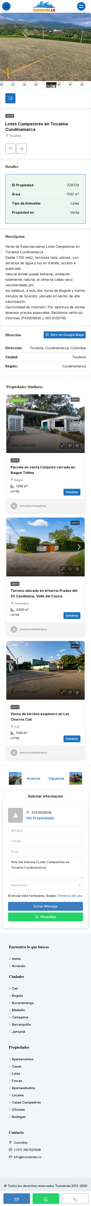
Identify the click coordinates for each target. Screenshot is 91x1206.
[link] (45, 423)
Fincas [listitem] (17, 1081)
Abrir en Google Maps (67, 335)
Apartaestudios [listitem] (23, 1088)
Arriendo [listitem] (18, 966)
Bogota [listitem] (17, 996)
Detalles (72, 492)
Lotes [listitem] (16, 1074)
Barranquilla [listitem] (21, 1024)
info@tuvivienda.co (27, 1157)
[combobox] (45, 885)
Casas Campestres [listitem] (26, 1102)
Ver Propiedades (40, 818)
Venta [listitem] (16, 959)
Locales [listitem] (18, 1095)
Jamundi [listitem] (18, 1032)
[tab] (10, 98)
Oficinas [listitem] (18, 1110)
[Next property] (75, 778)
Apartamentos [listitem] (22, 1059)
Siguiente (56, 778)
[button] (10, 149)
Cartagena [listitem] (20, 1017)
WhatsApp (47, 917)
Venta (9, 116)
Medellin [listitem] (18, 1010)
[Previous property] (15, 778)
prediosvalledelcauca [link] (33, 629)
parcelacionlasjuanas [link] (33, 505)
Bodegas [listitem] (19, 1117)
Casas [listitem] (16, 1066)
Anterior (34, 778)
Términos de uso (69, 895)
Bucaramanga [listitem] (23, 1003)
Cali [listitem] (15, 988)
